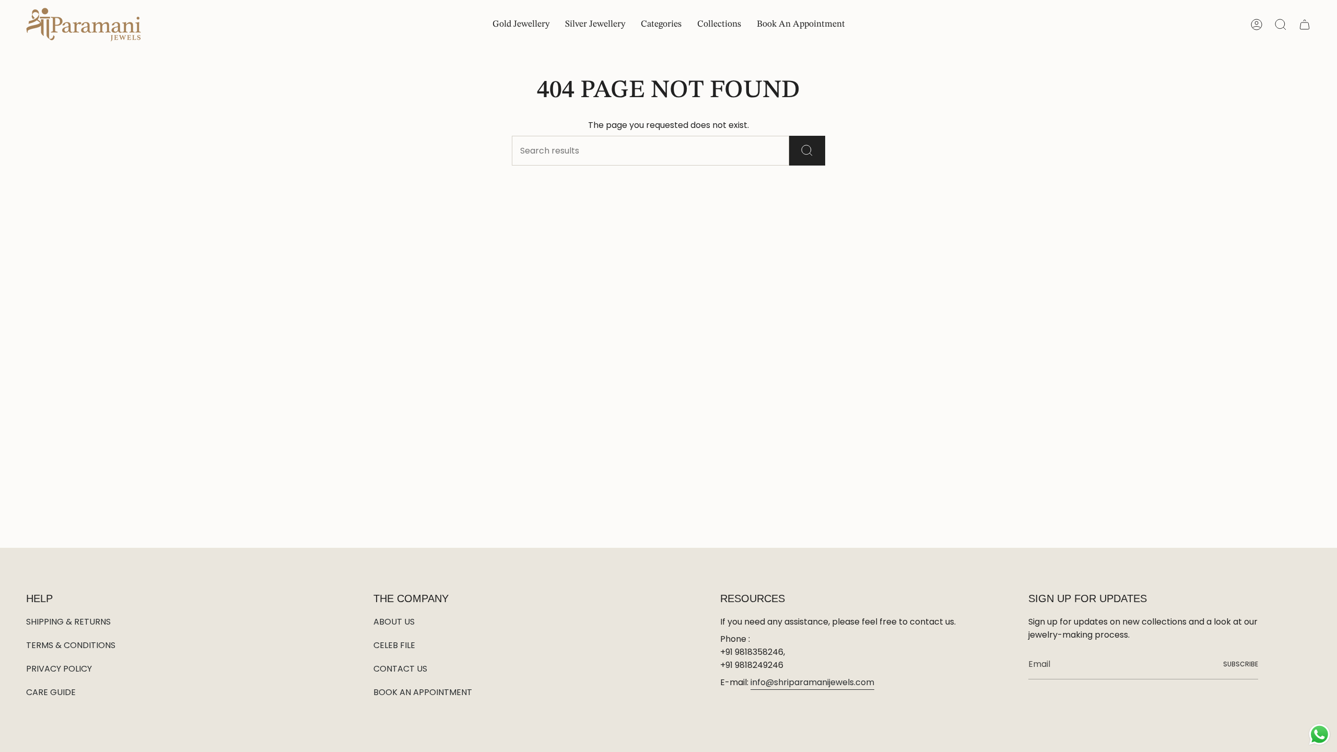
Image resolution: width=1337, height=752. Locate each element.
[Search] (807, 151)
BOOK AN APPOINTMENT (422, 692)
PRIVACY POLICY (59, 669)
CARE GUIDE (51, 692)
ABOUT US (394, 622)
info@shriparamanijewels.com (812, 682)
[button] (661, 25)
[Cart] (1305, 24)
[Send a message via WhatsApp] (1319, 734)
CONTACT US (400, 669)
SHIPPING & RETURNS (68, 622)
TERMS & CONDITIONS (70, 645)
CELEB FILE (394, 645)
